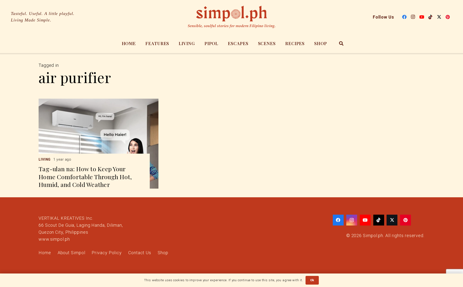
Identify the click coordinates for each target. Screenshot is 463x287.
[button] (341, 43)
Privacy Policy (107, 252)
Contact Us (139, 252)
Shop (163, 252)
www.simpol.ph (54, 239)
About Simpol (71, 252)
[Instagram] (413, 17)
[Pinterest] (447, 17)
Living (45, 159)
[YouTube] (421, 17)
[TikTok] (430, 17)
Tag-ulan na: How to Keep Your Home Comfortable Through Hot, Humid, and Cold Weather (85, 177)
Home (45, 252)
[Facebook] (404, 17)
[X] (439, 17)
